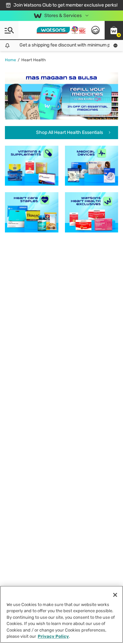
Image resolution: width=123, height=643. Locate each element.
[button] (114, 30)
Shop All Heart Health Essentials (70, 132)
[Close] (115, 595)
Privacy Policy (53, 636)
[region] (61, 614)
